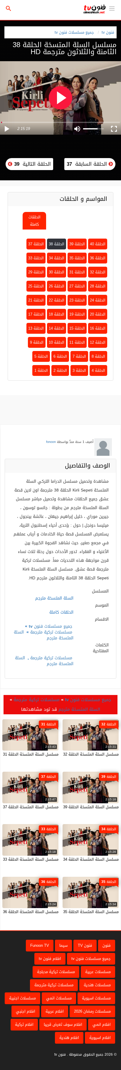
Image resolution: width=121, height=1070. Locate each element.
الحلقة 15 (77, 328)
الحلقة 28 (97, 286)
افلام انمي (102, 1024)
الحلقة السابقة (88, 164)
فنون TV (85, 945)
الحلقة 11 (77, 342)
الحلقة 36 (97, 258)
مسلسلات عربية (98, 971)
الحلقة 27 (77, 286)
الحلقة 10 (56, 342)
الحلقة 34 (56, 258)
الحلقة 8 (98, 356)
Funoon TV (39, 945)
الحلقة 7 (79, 356)
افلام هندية (69, 1037)
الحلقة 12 (97, 342)
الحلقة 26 (56, 286)
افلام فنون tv (50, 958)
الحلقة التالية (31, 164)
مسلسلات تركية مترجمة (51, 632)
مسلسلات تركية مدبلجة (56, 971)
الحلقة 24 (97, 300)
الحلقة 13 (36, 328)
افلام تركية (24, 1024)
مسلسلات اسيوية (96, 998)
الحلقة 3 (79, 370)
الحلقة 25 (36, 286)
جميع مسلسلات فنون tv (74, 32)
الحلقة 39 (77, 244)
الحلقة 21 (36, 300)
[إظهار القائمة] (112, 8)
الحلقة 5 (41, 356)
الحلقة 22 (56, 300)
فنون (106, 945)
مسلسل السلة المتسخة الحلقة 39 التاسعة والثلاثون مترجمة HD (66, 807)
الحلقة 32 (97, 272)
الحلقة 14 (56, 328)
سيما (63, 945)
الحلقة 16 (97, 328)
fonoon (51, 442)
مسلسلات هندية (97, 985)
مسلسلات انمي (59, 998)
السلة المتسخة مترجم (79, 709)
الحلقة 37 (36, 244)
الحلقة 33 (36, 258)
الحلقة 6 (60, 356)
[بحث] (8, 8)
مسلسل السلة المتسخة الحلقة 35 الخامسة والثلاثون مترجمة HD (66, 911)
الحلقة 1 (41, 370)
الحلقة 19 (77, 314)
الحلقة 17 (36, 314)
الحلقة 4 (98, 370)
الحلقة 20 (97, 314)
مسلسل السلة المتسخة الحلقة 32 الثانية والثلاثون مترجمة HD (67, 754)
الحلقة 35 (77, 258)
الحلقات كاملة (34, 220)
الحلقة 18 (56, 314)
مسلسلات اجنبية (22, 998)
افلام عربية (55, 1011)
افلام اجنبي (25, 1011)
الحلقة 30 (56, 272)
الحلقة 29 (36, 272)
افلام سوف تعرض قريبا (63, 1024)
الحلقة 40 (97, 244)
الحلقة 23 (77, 300)
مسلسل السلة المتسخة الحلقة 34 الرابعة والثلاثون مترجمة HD (67, 859)
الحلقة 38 (56, 244)
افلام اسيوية (100, 1037)
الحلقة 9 (36, 342)
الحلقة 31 (77, 272)
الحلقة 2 (60, 370)
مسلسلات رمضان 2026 (92, 1011)
